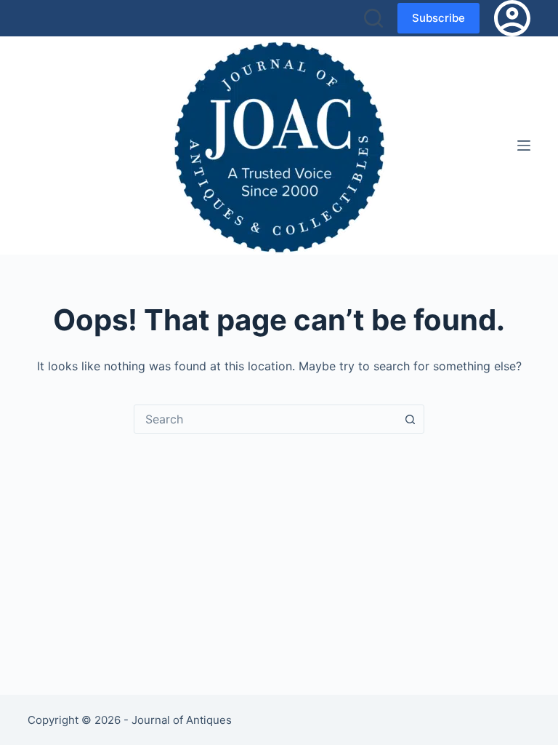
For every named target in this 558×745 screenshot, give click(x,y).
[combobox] (265, 419)
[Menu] (523, 145)
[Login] (512, 18)
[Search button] (410, 419)
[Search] (373, 18)
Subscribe (438, 18)
